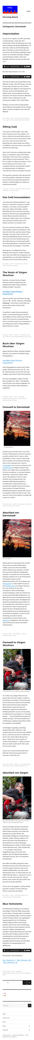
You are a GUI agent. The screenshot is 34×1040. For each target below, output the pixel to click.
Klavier (26, 263)
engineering (27, 504)
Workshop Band (10, 586)
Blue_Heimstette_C (9, 960)
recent (29, 336)
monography (7, 465)
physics (14, 505)
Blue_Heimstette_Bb (24, 960)
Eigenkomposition (8, 973)
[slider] (28, 66)
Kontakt (5, 1030)
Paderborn (27, 120)
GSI (3, 505)
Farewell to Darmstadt (16, 407)
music (28, 188)
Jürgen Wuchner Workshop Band (15, 120)
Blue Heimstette (12, 903)
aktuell (24, 633)
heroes (28, 335)
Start (4, 1014)
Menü (28, 11)
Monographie (7, 583)
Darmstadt (18, 118)
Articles (12, 188)
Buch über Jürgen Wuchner (13, 345)
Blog (4, 1026)
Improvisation (11, 33)
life (25, 188)
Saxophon (15, 265)
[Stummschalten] (24, 66)
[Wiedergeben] (5, 66)
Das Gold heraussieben (16, 197)
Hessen (12, 398)
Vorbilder (14, 400)
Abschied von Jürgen (15, 772)
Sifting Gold (10, 126)
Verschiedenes (17, 633)
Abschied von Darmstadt (11, 514)
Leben (4, 265)
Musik (12, 118)
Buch (4, 1022)
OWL (14, 635)
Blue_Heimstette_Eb (10, 962)
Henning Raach (10, 17)
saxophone (15, 190)
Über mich (6, 1018)
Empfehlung (6, 398)
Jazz (4, 120)
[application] (17, 66)
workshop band (8, 467)
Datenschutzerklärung (18, 1035)
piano (10, 190)
